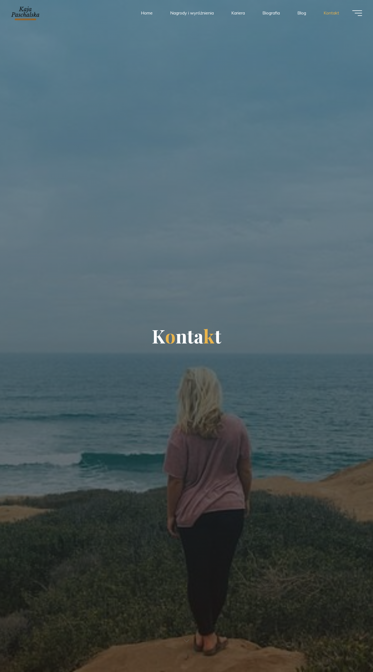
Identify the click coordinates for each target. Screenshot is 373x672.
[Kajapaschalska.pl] (25, 13)
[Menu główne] (357, 13)
